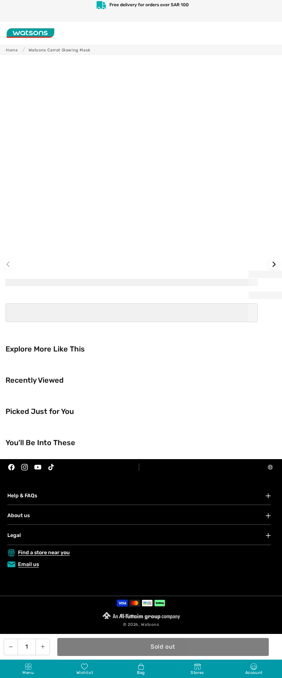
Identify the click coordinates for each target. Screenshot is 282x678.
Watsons (150, 624)
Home (12, 50)
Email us (28, 564)
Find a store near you (44, 552)
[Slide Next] (273, 264)
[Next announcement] (268, 11)
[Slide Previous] (8, 264)
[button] (28, 669)
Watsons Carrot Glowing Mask (60, 50)
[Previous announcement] (13, 11)
